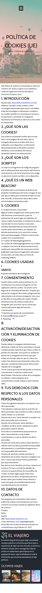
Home (10, 51)
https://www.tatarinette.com (23, 103)
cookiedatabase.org (9, 527)
